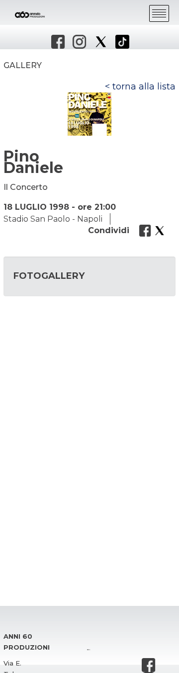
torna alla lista (144, 86)
